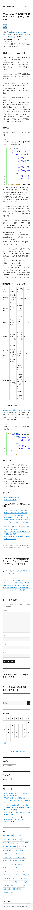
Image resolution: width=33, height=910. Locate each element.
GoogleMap (6, 843)
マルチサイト (16, 882)
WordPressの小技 (24, 545)
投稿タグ (24, 885)
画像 (14, 889)
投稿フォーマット (13, 547)
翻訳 (12, 892)
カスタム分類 (7, 861)
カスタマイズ (7, 857)
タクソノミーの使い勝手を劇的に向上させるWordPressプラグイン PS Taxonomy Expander (17, 807)
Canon (14, 839)
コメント (5, 610)
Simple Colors (9, 6)
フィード (26, 875)
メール (5, 644)
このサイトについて (9, 901)
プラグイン (6, 878)
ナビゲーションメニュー (22, 871)
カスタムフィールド (19, 857)
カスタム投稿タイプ (19, 861)
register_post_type (17, 843)
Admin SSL (18, 836)
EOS (19, 839)
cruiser (18, 817)
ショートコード (15, 868)
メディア (24, 882)
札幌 (4, 889)
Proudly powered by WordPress (20, 906)
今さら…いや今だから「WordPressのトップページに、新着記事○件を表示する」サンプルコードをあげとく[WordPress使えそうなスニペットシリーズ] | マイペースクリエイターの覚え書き (16, 585)
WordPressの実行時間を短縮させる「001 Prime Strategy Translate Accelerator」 (17, 814)
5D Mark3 (10, 836)
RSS (26, 843)
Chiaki (26, 800)
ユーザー (6, 885)
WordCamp (22, 846)
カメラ (14, 864)
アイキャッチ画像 (17, 850)
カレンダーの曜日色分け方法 (16, 751)
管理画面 (6, 892)
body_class (6, 839)
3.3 (4, 836)
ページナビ (24, 878)
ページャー (6, 882)
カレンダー (21, 864)
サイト (4, 652)
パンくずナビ (7, 875)
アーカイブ (6, 854)
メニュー (27, 6)
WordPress (5, 547)
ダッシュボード (8, 871)
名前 (4, 636)
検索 (9, 889)
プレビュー (15, 878)
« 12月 (5, 743)
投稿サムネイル (15, 885)
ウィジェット (16, 854)
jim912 (6, 545)
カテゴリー (6, 864)
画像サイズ (20, 889)
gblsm (12, 795)
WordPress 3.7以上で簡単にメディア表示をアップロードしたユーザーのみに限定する (17, 522)
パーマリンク (17, 875)
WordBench (13, 846)
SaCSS (5, 846)
